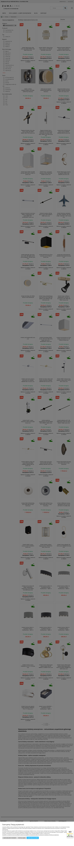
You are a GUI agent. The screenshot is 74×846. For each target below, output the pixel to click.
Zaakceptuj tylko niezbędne (9, 837)
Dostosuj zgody (21, 837)
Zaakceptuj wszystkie (33, 837)
